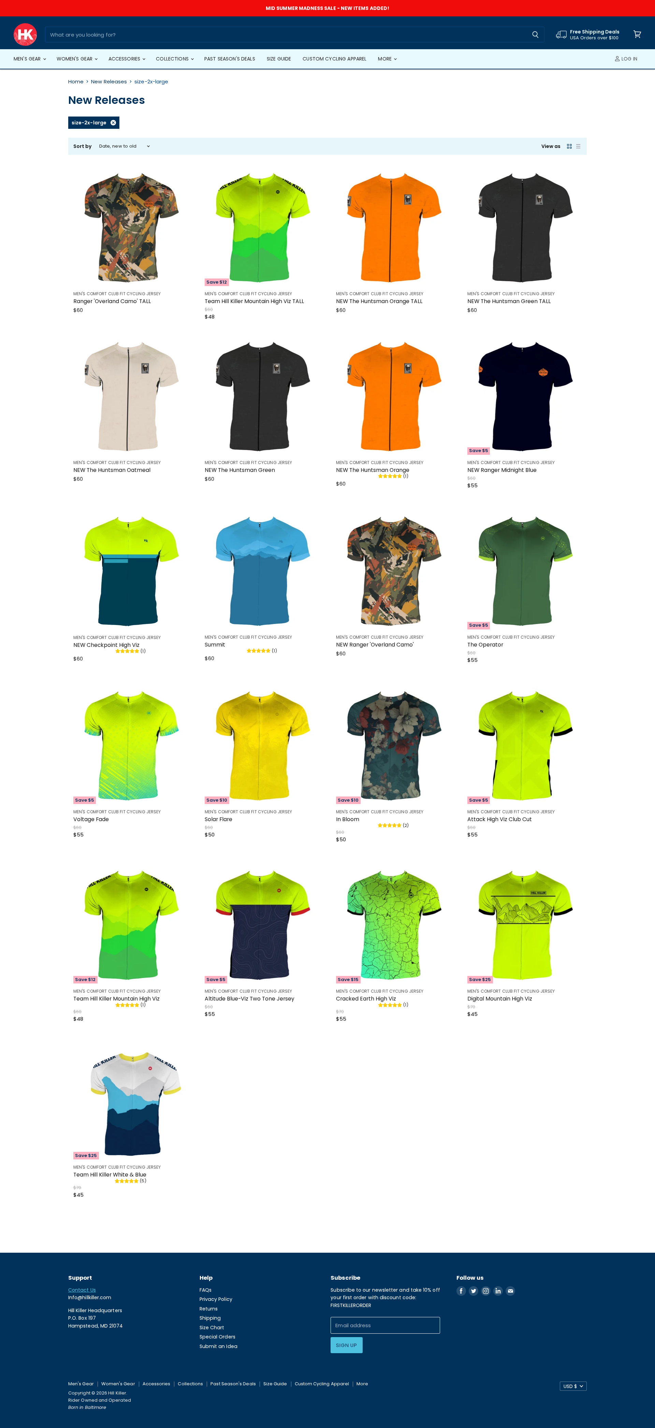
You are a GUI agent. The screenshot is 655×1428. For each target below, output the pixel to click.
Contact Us (82, 1290)
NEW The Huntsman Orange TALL (379, 301)
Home (76, 81)
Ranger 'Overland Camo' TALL (112, 301)
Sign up (346, 1345)
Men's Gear (28, 58)
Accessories (125, 58)
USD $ (570, 1386)
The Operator (485, 644)
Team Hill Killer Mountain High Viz (116, 998)
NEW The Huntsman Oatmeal (111, 470)
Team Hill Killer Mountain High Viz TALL (254, 301)
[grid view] (569, 146)
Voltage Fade (91, 819)
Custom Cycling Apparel (334, 58)
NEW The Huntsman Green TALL (509, 301)
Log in (628, 58)
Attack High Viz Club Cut (499, 819)
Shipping (210, 1318)
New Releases (109, 81)
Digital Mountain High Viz (499, 998)
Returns (209, 1308)
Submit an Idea (218, 1346)
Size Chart (212, 1327)
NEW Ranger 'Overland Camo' (375, 644)
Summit (215, 644)
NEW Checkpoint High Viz (106, 645)
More (385, 58)
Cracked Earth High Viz (366, 998)
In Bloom (347, 819)
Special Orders (217, 1336)
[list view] (578, 146)
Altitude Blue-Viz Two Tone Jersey (249, 998)
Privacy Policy (216, 1299)
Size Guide (279, 58)
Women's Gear (75, 58)
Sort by (82, 146)
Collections (173, 58)
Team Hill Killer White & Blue (109, 1174)
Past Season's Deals (229, 58)
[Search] (535, 34)
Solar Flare (218, 819)
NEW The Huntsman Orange (372, 470)
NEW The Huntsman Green (240, 470)
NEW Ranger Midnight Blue (502, 470)
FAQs (206, 1290)
